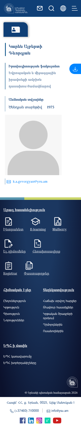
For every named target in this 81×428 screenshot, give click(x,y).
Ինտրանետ (13, 229)
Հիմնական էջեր (17, 289)
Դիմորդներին (52, 324)
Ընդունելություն (14, 301)
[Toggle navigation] (75, 8)
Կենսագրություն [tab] (15, 29)
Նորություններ (13, 320)
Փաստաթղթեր (36, 273)
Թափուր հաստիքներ (58, 307)
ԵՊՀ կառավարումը (17, 356)
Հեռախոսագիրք (46, 251)
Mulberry (60, 229)
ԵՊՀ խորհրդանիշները (19, 363)
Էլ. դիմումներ (14, 251)
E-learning (38, 229)
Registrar (10, 273)
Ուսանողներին (53, 331)
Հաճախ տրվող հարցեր (59, 301)
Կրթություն (11, 307)
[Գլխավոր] (15, 8)
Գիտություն (11, 314)
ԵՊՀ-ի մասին (15, 345)
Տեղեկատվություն (58, 289)
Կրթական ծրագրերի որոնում (57, 316)
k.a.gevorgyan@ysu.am (30, 181)
